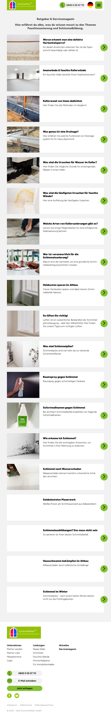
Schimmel (38, 652)
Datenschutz (26, 705)
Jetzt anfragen (25, 688)
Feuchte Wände (41, 656)
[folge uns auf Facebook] (9, 697)
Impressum (12, 705)
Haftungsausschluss (44, 705)
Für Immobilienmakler (43, 664)
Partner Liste (13, 652)
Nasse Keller (39, 649)
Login (10, 660)
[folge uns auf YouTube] (16, 697)
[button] (90, 5)
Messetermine (14, 656)
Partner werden (15, 649)
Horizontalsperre (41, 660)
